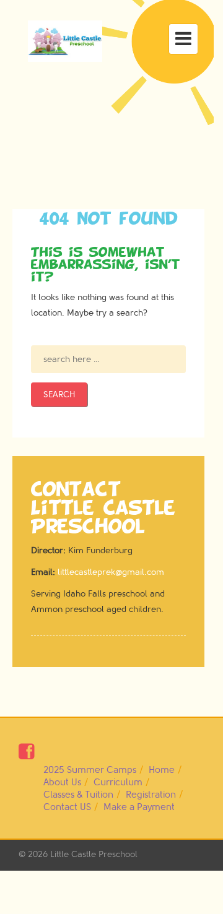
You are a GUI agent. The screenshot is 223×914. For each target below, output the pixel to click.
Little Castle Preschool (94, 854)
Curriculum (118, 782)
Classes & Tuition (78, 795)
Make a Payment (139, 807)
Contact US (67, 807)
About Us (62, 782)
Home (162, 770)
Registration (151, 795)
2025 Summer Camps (89, 770)
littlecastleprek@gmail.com (111, 572)
